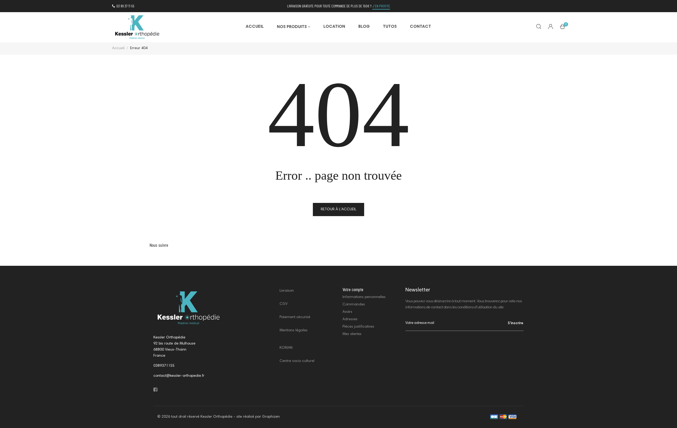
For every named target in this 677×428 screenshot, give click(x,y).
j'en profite (381, 6)
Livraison (287, 291)
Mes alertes (352, 334)
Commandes (353, 304)
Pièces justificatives (358, 327)
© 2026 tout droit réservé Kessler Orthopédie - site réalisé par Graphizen (218, 417)
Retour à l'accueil (338, 209)
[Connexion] (550, 27)
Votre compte (352, 289)
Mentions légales (294, 330)
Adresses (350, 319)
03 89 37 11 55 (125, 6)
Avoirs (347, 312)
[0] (562, 28)
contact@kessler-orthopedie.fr (178, 376)
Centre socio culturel (297, 361)
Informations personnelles (364, 297)
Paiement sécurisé (295, 317)
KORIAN (286, 348)
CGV (283, 304)
